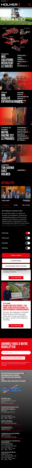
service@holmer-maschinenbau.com (11, 424)
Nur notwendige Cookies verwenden (16, 266)
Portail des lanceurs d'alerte (13, 381)
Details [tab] (16, 205)
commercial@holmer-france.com (10, 404)
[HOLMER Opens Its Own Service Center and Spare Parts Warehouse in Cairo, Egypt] (16, 195)
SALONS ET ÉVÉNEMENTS (22, 135)
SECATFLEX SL (22, 66)
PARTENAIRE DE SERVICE (23, 97)
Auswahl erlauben (16, 260)
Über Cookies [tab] (26, 205)
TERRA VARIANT (20, 58)
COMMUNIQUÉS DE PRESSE (23, 139)
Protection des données (11, 377)
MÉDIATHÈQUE (22, 132)
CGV (2, 379)
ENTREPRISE (21, 128)
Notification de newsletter (12, 373)
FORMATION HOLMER (21, 101)
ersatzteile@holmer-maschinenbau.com (12, 438)
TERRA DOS (21, 55)
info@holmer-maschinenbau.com (10, 413)
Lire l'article (15, 278)
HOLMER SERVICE (20, 93)
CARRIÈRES (21, 170)
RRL (18, 64)
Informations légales (10, 375)
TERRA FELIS (21, 62)
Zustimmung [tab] (5, 205)
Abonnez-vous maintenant (12, 358)
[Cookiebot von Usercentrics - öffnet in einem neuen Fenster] (23, 201)
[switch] (27, 238)
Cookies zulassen (16, 255)
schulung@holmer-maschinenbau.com (12, 430)
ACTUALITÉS (21, 130)
